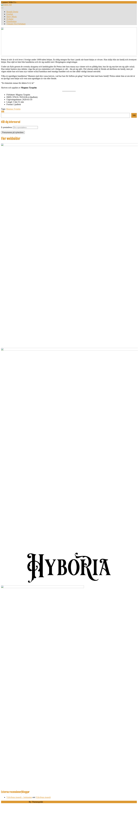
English (9, 14)
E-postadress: (7, 127)
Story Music (11, 16)
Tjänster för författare (16, 24)
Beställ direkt (12, 12)
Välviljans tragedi (43, 797)
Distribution (11, 21)
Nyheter (9, 19)
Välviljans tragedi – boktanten (19, 797)
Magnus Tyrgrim (13, 109)
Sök (2, 111)
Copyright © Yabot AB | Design (14, 802)
